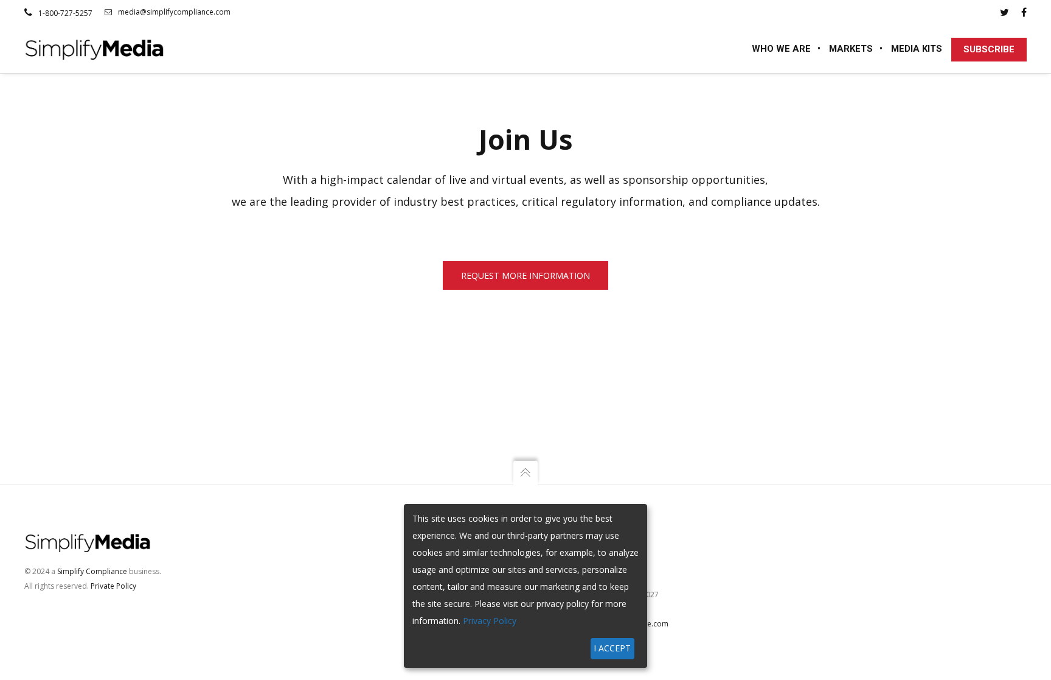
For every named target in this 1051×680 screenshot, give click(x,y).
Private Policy (113, 586)
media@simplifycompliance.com (174, 12)
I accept (612, 648)
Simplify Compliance (92, 571)
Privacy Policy (489, 620)
